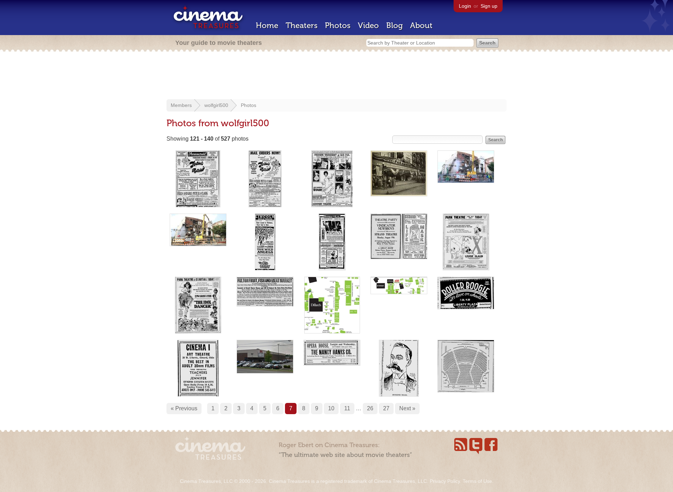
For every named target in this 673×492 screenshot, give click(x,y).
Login (465, 6)
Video (368, 25)
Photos (338, 25)
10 (331, 408)
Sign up (489, 6)
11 (347, 408)
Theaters (302, 25)
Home (267, 25)
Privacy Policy (445, 481)
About (421, 25)
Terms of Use (477, 481)
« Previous (184, 408)
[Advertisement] (336, 76)
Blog (394, 25)
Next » (407, 408)
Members (181, 105)
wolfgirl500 (216, 105)
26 (370, 408)
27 (386, 408)
